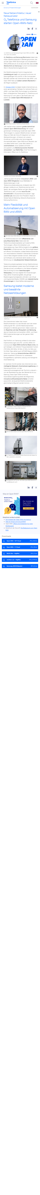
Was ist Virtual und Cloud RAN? (16, 522)
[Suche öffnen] (31, 3)
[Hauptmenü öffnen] (3, 3)
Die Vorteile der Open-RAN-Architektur (18, 519)
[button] (28, 28)
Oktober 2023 (10, 87)
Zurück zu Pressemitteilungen (12, 8)
